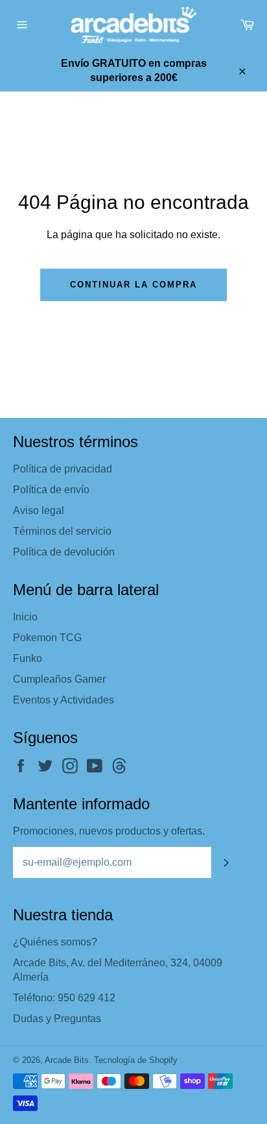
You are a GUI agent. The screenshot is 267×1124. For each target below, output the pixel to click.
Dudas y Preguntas (57, 1018)
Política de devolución (64, 551)
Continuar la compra (133, 284)
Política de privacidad (62, 468)
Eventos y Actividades (63, 699)
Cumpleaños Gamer (59, 679)
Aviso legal (38, 510)
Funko (27, 658)
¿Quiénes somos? (55, 941)
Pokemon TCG (47, 637)
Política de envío (51, 489)
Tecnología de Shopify (136, 1060)
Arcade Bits (67, 1060)
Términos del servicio (62, 531)
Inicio (25, 616)
